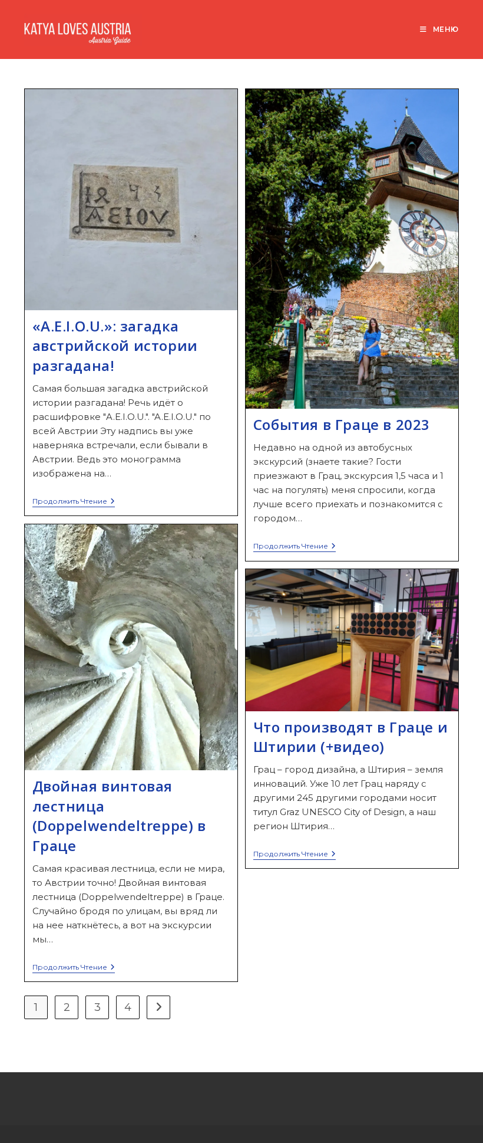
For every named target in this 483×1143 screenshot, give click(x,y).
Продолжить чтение (73, 502)
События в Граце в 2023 (341, 424)
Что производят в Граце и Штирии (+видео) (350, 737)
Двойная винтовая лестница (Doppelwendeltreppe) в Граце (119, 815)
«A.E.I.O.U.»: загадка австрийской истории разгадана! (115, 345)
